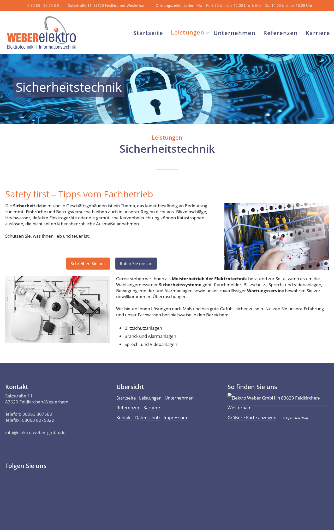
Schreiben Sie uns (88, 263)
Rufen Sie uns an (136, 263)
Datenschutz (147, 417)
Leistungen (187, 32)
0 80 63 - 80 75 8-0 (43, 5)
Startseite (148, 33)
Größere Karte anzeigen (252, 417)
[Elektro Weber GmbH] (41, 32)
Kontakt (124, 417)
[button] (321, 118)
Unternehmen (234, 33)
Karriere (318, 33)
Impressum (175, 417)
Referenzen (280, 33)
